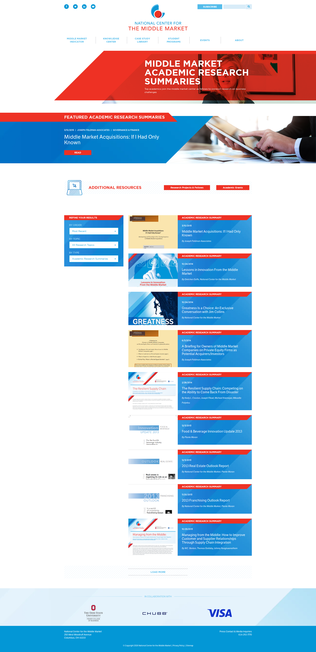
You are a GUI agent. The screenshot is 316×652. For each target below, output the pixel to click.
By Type (74, 252)
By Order (75, 225)
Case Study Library (142, 40)
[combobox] (93, 231)
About (239, 40)
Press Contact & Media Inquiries (236, 631)
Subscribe (210, 6)
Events (205, 40)
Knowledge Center (111, 40)
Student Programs (174, 40)
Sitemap (189, 645)
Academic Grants (233, 187)
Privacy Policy (178, 645)
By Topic (74, 239)
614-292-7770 (245, 634)
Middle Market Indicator (77, 40)
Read (77, 152)
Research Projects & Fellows (187, 187)
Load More (158, 572)
